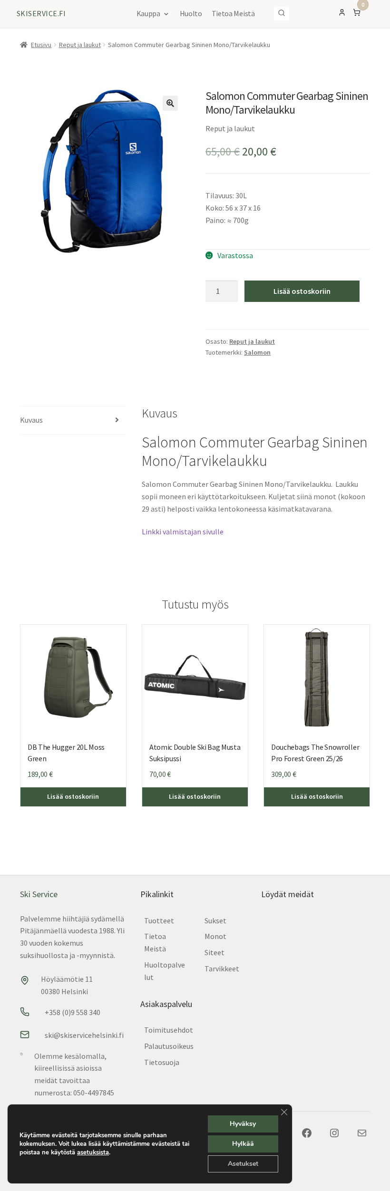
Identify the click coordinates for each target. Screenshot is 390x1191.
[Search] (281, 13)
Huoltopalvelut (164, 971)
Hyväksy (243, 1123)
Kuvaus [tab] (31, 420)
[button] (170, 103)
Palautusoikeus (169, 1046)
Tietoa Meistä (233, 13)
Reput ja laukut (80, 44)
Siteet (214, 952)
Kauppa (148, 13)
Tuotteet (159, 920)
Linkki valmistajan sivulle (183, 531)
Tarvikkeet (222, 968)
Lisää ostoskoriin (302, 291)
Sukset (215, 920)
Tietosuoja (161, 1062)
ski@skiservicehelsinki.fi (84, 1035)
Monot (215, 936)
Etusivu (41, 44)
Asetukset (243, 1163)
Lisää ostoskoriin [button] (73, 796)
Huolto (191, 13)
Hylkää (243, 1143)
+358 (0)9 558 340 (72, 1012)
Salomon (257, 352)
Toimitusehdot (168, 1030)
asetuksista (93, 1152)
